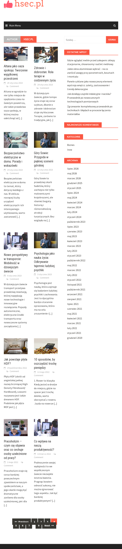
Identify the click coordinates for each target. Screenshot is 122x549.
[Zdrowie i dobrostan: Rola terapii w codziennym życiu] (46, 54)
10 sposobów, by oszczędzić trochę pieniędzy (45, 364)
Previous (23, 521)
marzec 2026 (74, 178)
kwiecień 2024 (74, 202)
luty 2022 (72, 275)
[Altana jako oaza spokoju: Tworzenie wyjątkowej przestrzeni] (16, 53)
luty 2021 (72, 328)
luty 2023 (72, 250)
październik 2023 (76, 221)
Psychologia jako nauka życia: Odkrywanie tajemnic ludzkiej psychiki (44, 262)
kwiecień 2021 (74, 318)
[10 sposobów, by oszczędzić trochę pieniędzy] (46, 345)
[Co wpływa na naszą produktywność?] (46, 427)
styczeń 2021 (74, 332)
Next (47, 525)
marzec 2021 (74, 323)
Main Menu (15, 25)
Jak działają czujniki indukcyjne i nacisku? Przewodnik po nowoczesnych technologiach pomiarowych (89, 97)
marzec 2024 (74, 207)
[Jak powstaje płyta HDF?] (16, 345)
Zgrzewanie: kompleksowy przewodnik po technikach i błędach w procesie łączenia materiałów (89, 110)
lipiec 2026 (73, 168)
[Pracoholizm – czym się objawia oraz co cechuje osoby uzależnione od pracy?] (16, 427)
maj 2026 (72, 173)
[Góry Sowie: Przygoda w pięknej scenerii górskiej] (46, 139)
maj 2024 (72, 197)
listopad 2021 (74, 284)
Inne (69, 149)
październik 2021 (76, 289)
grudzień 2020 (74, 337)
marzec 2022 (74, 270)
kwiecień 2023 (74, 241)
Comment (14, 86)
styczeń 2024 (74, 217)
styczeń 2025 (74, 188)
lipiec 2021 (73, 304)
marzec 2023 (74, 245)
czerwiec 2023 (74, 231)
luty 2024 (72, 212)
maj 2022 (72, 265)
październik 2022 (76, 260)
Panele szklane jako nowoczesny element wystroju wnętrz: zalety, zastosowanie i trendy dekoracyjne (89, 85)
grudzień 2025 (74, 183)
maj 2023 (72, 236)
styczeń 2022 (74, 279)
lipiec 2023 (73, 226)
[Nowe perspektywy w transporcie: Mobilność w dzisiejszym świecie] (16, 240)
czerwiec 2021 (74, 308)
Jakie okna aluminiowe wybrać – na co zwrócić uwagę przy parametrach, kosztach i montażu (90, 72)
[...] (20, 118)
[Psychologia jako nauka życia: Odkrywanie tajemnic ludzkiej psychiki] (46, 240)
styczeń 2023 (74, 255)
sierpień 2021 (74, 299)
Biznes (71, 144)
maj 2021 (72, 313)
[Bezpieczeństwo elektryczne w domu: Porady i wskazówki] (16, 139)
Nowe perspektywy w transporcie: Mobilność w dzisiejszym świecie (16, 263)
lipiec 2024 (73, 192)
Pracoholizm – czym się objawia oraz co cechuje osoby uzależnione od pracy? (15, 449)
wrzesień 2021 (74, 294)
